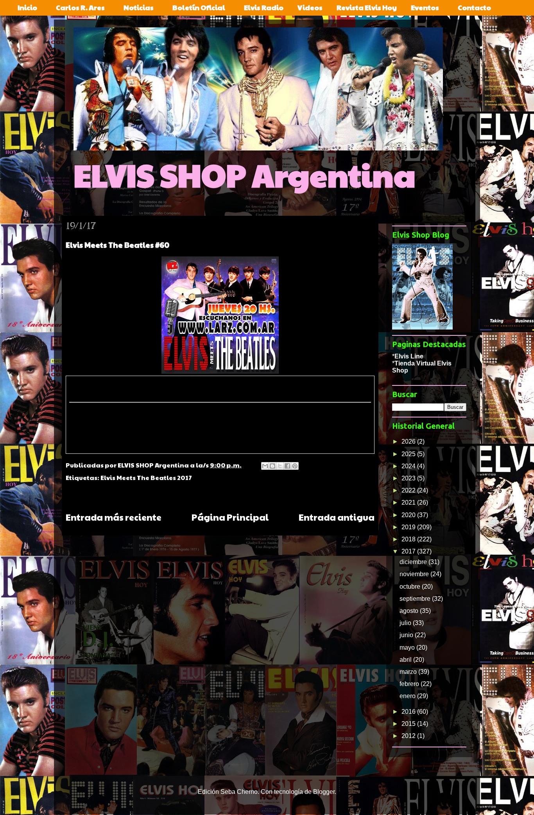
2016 (409, 711)
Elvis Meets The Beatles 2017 (146, 477)
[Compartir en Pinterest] (295, 466)
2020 (409, 515)
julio (406, 623)
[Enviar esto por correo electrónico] (265, 466)
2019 (409, 527)
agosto (410, 610)
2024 (409, 466)
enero (408, 696)
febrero (410, 684)
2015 (409, 723)
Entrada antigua (337, 517)
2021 (409, 502)
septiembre (416, 598)
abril (406, 659)
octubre (411, 586)
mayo (408, 647)
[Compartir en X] (280, 466)
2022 (409, 490)
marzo (409, 671)
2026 (409, 441)
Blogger (324, 791)
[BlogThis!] (272, 466)
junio (407, 635)
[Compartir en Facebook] (287, 466)
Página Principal (230, 517)
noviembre (415, 574)
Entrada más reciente (113, 517)
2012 (409, 736)
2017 (409, 551)
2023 (409, 478)
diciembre (414, 562)
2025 (409, 454)
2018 (409, 539)
